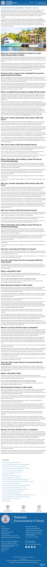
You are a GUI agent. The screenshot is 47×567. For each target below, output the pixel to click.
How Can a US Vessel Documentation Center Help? (12, 471)
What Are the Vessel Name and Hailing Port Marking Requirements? (16, 479)
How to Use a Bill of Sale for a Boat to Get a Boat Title (13, 470)
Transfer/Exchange (5, 533)
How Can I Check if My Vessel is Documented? (12, 483)
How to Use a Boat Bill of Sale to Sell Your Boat (12, 492)
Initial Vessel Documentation (7, 532)
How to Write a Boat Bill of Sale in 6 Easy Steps (12, 477)
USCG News (4, 549)
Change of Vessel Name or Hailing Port (9, 535)
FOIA (12, 560)
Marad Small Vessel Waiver (32, 526)
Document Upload (5, 548)
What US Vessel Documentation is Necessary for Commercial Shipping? (16, 485)
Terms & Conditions (17, 557)
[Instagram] (26, 547)
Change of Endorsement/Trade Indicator (34, 530)
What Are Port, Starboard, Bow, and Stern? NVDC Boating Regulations (16, 464)
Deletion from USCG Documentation (33, 532)
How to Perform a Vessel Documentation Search (12, 475)
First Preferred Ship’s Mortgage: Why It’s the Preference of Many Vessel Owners (18, 481)
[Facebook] (29, 547)
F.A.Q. (2, 551)
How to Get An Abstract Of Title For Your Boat (11, 462)
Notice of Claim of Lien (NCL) (32, 537)
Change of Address (5, 528)
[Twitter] (32, 547)
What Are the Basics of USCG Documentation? (12, 498)
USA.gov (8, 560)
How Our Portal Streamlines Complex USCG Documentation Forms (16, 489)
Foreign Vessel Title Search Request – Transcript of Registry (34, 534)
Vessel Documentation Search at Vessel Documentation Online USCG (10, 545)
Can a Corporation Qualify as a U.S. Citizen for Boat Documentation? (16, 496)
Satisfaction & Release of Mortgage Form (10, 541)
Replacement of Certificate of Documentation (11, 537)
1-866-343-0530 (32, 542)
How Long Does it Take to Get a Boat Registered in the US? (14, 487)
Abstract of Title (4, 530)
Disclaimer (31, 557)
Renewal (3, 526)
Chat (32, 2)
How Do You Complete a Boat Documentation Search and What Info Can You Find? (19, 494)
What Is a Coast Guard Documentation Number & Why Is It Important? (16, 468)
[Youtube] (34, 547)
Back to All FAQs (7, 500)
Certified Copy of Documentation (33, 528)
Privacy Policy (25, 557)
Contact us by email (29, 541)
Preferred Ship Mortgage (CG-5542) (9, 543)
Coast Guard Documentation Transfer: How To (20, 8)
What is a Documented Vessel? (9, 473)
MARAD (15, 560)
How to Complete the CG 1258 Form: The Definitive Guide (14, 466)
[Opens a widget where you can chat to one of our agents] (42, 564)
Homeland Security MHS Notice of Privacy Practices (29, 560)
